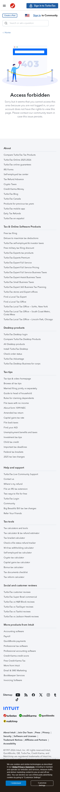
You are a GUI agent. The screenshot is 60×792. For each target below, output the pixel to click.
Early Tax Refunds (12, 213)
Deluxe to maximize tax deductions (21, 238)
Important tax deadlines (15, 447)
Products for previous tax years (19, 203)
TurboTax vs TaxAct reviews (17, 611)
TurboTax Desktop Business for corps (22, 363)
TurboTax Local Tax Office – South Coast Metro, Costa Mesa (27, 313)
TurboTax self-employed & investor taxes (24, 243)
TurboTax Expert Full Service (18, 262)
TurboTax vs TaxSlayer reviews (18, 606)
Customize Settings (42, 784)
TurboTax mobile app (14, 208)
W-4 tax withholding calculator (19, 548)
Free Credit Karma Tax (14, 660)
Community (9, 503)
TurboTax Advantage (14, 359)
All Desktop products (14, 344)
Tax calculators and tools (16, 528)
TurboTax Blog (11, 194)
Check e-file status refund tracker (20, 543)
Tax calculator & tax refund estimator (21, 533)
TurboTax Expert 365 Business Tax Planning (25, 287)
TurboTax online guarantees (17, 164)
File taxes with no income (16, 403)
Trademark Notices (12, 740)
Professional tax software (16, 646)
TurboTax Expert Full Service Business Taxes (25, 272)
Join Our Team (25, 732)
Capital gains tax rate (14, 417)
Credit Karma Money (14, 189)
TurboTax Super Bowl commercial (20, 597)
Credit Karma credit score (16, 656)
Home (8, 32)
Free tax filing (10, 233)
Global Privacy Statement (23, 767)
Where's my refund (13, 484)
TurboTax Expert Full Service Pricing (21, 267)
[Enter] (6, 23)
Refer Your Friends (13, 513)
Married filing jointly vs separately (20, 388)
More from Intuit (12, 665)
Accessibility (9, 743)
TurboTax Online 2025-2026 (17, 160)
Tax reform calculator (14, 577)
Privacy (46, 732)
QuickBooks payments (15, 641)
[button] (9, 15)
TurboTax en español (14, 218)
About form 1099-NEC (15, 408)
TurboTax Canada (12, 198)
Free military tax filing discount (19, 248)
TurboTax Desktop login (16, 334)
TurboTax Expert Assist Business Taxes (22, 277)
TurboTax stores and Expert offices (21, 292)
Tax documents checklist (16, 572)
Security (7, 736)
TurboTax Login (11, 498)
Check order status (13, 354)
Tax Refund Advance (14, 179)
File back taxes (11, 422)
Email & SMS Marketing (15, 670)
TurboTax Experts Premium (17, 257)
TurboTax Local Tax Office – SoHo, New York (26, 306)
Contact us (9, 479)
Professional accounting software (20, 651)
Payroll (7, 636)
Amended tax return (13, 413)
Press (37, 732)
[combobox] (25, 23)
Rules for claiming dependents (19, 398)
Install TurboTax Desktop (16, 349)
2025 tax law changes (14, 456)
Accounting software (14, 631)
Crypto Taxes (10, 184)
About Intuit (9, 732)
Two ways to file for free (15, 493)
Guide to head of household (18, 393)
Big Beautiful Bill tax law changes (20, 508)
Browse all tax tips (12, 383)
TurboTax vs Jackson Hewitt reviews (21, 616)
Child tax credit (11, 442)
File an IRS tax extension (16, 489)
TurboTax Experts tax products (18, 253)
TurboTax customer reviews (17, 592)
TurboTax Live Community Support (21, 474)
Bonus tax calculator (13, 567)
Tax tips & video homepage (17, 378)
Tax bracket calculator (14, 538)
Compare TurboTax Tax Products (20, 155)
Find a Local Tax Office (15, 301)
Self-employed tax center (16, 174)
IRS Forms (8, 169)
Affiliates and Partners (36, 740)
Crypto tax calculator (14, 557)
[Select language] (27, 15)
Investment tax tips (13, 437)
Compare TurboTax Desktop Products (22, 339)
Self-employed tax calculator (18, 552)
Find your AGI (11, 427)
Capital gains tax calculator (17, 562)
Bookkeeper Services (14, 675)
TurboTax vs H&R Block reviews (19, 602)
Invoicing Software (13, 680)
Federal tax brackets (13, 452)
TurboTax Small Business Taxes (19, 282)
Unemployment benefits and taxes (20, 432)
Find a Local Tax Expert (15, 297)
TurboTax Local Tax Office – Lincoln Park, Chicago (28, 319)
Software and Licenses (25, 736)
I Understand (16, 783)
